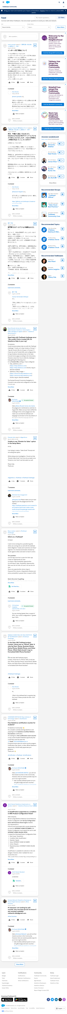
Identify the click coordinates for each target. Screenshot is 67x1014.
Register (42, 11)
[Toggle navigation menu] (63, 7)
